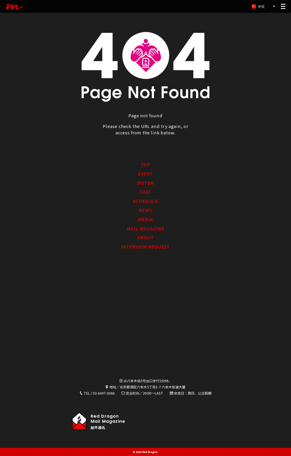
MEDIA (145, 219)
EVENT (145, 174)
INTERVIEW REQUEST (145, 247)
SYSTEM (145, 183)
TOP (145, 164)
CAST (145, 192)
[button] (283, 6)
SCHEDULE (145, 201)
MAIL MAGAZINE (145, 228)
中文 (261, 6)
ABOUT (145, 237)
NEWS (145, 210)
